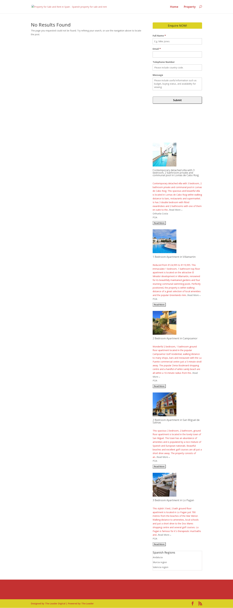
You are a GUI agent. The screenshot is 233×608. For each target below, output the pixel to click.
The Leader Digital (55, 603)
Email (157, 48)
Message (158, 75)
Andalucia (158, 557)
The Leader (87, 603)
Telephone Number (164, 62)
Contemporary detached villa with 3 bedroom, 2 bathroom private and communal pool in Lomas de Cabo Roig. (176, 172)
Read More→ (176, 209)
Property (190, 7)
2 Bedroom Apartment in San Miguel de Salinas (176, 421)
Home (174, 7)
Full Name (159, 35)
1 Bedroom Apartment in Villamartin (174, 257)
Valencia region (160, 567)
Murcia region (160, 562)
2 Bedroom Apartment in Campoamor (175, 338)
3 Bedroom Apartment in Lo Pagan (173, 500)
